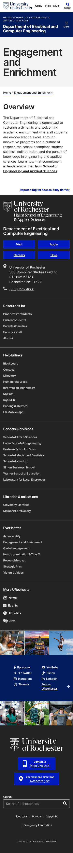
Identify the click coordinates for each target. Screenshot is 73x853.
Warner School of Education (22, 473)
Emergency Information (38, 825)
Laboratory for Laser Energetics (24, 479)
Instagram (25, 679)
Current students (14, 320)
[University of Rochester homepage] (17, 5)
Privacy (36, 816)
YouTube (52, 667)
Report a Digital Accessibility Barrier (45, 189)
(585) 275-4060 (21, 289)
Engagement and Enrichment (33, 92)
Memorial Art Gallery (17, 511)
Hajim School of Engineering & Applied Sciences (26, 19)
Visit (48, 5)
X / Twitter (25, 673)
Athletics (15, 613)
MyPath (8, 394)
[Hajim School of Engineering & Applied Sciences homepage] (32, 211)
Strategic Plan (12, 566)
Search (7, 797)
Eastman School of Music (20, 449)
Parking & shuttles (15, 406)
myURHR (9, 400)
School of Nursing (15, 461)
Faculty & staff (12, 332)
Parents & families (15, 326)
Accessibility (11, 536)
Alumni (8, 338)
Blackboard (10, 363)
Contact (8, 369)
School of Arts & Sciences (20, 437)
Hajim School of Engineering (22, 443)
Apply (38, 5)
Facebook (23, 667)
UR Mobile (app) (14, 412)
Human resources (15, 382)
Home (7, 92)
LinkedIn (52, 679)
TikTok (50, 673)
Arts (12, 621)
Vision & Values (13, 572)
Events (13, 605)
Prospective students (17, 314)
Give (56, 5)
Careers (19, 255)
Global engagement (16, 548)
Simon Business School (19, 467)
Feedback (21, 816)
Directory (9, 375)
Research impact (14, 560)
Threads (24, 684)
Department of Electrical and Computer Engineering (30, 29)
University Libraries (16, 505)
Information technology (19, 388)
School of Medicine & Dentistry (23, 455)
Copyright (52, 816)
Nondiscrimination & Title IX (21, 554)
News (12, 598)
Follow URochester (49, 686)
